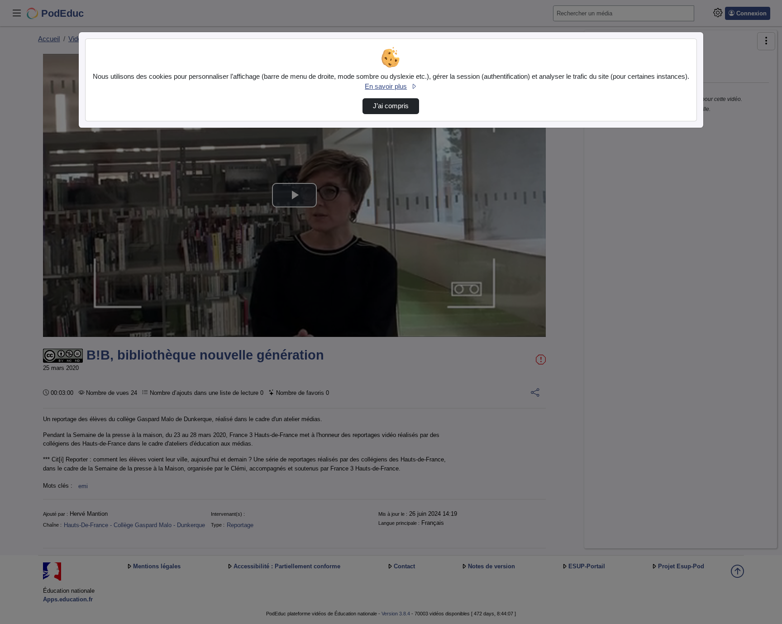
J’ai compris (391, 106)
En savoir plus (386, 86)
